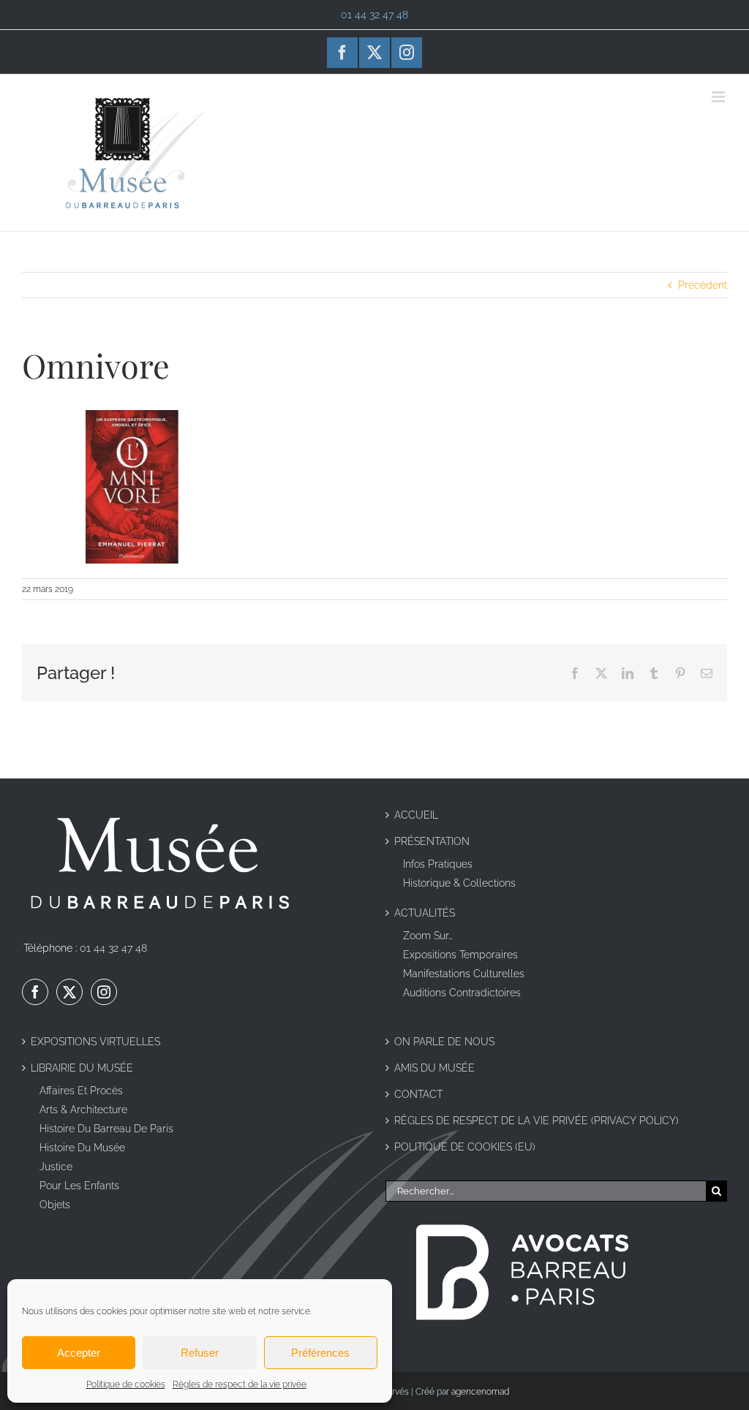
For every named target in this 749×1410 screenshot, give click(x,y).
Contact (418, 1094)
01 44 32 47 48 (113, 948)
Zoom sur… (428, 935)
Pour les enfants (79, 1185)
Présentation (432, 841)
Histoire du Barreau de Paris (106, 1128)
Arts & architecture (83, 1109)
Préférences (320, 1352)
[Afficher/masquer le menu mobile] (719, 97)
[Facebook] (35, 992)
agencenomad (480, 1392)
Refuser (200, 1352)
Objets (54, 1204)
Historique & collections (459, 883)
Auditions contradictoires (462, 992)
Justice (55, 1166)
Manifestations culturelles (463, 973)
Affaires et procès (81, 1090)
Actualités (424, 913)
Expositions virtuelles (95, 1041)
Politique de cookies (125, 1384)
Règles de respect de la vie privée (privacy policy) (536, 1120)
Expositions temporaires (460, 954)
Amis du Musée (434, 1068)
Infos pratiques (438, 864)
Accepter (78, 1352)
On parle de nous (444, 1041)
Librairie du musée (82, 1068)
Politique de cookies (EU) (464, 1147)
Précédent (702, 285)
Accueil (416, 815)
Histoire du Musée (82, 1147)
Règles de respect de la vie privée (239, 1384)
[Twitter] (69, 992)
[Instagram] (104, 992)
